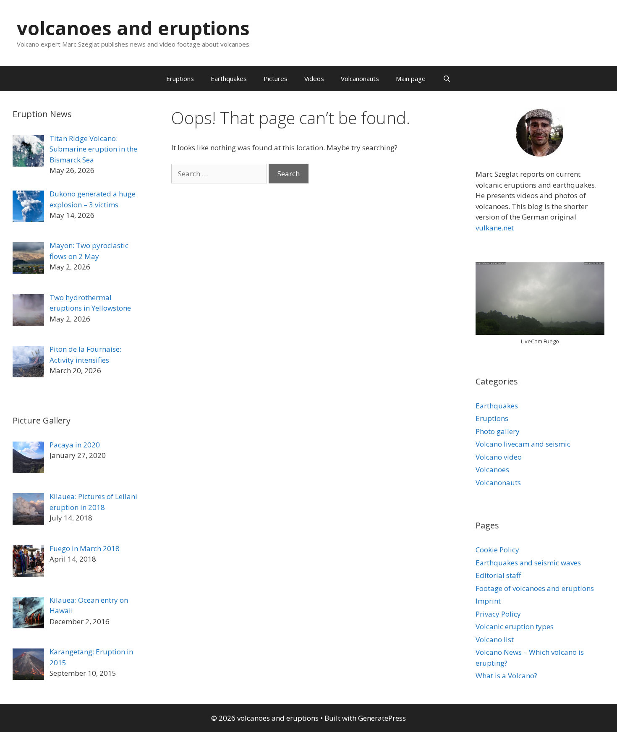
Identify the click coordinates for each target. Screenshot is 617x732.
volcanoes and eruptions (133, 28)
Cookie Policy (497, 549)
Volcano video (499, 457)
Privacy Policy (498, 614)
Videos (314, 78)
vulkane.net (495, 228)
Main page (411, 78)
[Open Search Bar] (446, 78)
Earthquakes (229, 78)
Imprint (488, 601)
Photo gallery (498, 431)
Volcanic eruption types (515, 626)
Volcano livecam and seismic (523, 444)
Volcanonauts (360, 78)
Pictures (276, 78)
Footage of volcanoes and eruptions (535, 588)
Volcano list (495, 639)
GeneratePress (382, 718)
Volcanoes (492, 469)
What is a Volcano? (506, 675)
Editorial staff (498, 575)
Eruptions (180, 78)
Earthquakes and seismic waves (528, 562)
